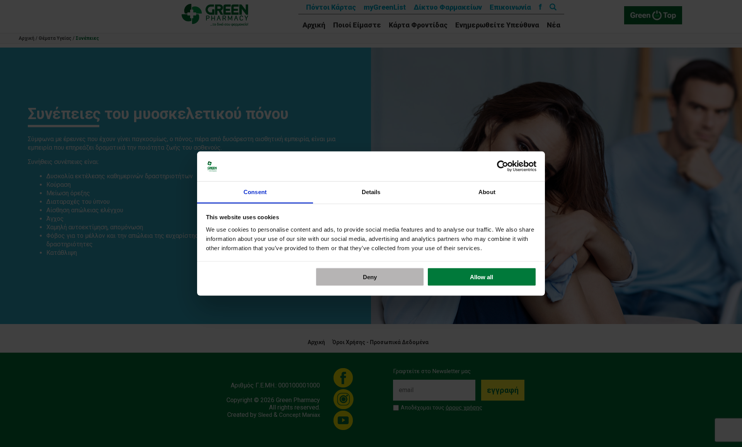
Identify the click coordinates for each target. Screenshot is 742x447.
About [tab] (486, 191)
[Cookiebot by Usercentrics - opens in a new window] (502, 166)
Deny (370, 277)
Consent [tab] (255, 191)
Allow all (481, 277)
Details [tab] (371, 191)
